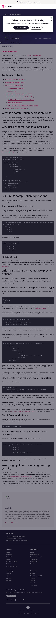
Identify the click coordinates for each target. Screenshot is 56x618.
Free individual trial (21, 27)
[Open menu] (53, 6)
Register (38, 4)
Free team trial (36, 27)
